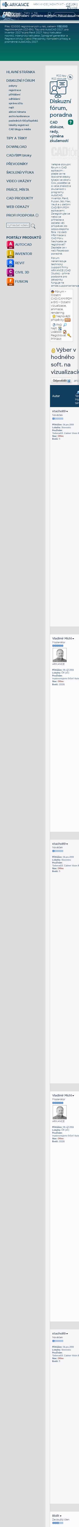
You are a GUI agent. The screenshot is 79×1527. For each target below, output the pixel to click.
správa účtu (16, 103)
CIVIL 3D (21, 272)
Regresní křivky (14, 38)
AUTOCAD (23, 244)
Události (56, 332)
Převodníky (38, 38)
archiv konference (19, 116)
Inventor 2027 (13, 32)
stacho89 (59, 411)
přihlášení (14, 94)
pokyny (13, 85)
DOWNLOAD (16, 147)
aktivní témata (17, 111)
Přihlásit (56, 339)
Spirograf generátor (53, 35)
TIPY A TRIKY (16, 138)
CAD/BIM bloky (19, 155)
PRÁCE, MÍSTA (17, 189)
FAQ (59, 325)
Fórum (59, 291)
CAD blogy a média (20, 129)
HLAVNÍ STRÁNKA (20, 72)
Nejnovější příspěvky (60, 318)
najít (11, 107)
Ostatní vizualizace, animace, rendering (60, 307)
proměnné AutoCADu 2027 (21, 41)
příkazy (63, 38)
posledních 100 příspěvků (23, 120)
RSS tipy (61, 75)
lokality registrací (19, 125)
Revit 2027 (35, 32)
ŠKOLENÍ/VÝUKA (20, 172)
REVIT (19, 263)
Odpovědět (59, 380)
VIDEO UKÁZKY (18, 181)
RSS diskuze (59, 78)
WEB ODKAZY (17, 207)
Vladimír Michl (62, 638)
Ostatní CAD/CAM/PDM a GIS (61, 298)
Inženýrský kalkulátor (27, 35)
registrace (15, 90)
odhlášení (14, 98)
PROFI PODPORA (20, 215)
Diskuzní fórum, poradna (61, 108)
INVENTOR (23, 254)
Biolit (56, 1516)
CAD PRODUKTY (19, 198)
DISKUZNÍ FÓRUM (20, 80)
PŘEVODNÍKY (17, 164)
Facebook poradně (60, 252)
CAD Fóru (57, 238)
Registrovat (58, 335)
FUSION (21, 281)
